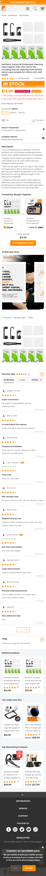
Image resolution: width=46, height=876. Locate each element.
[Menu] (27, 8)
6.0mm (13, 113)
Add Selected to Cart (23, 243)
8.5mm (22, 113)
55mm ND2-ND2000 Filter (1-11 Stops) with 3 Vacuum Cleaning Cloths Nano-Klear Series (33, 728)
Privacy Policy (33, 860)
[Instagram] (15, 829)
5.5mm (5, 113)
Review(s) (24, 78)
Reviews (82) (19, 318)
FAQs (30, 318)
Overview (7, 318)
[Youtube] (28, 829)
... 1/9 (23, 630)
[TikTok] (35, 829)
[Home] (3, 8)
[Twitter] (22, 829)
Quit (15, 868)
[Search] (35, 8)
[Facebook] (8, 829)
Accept (29, 868)
